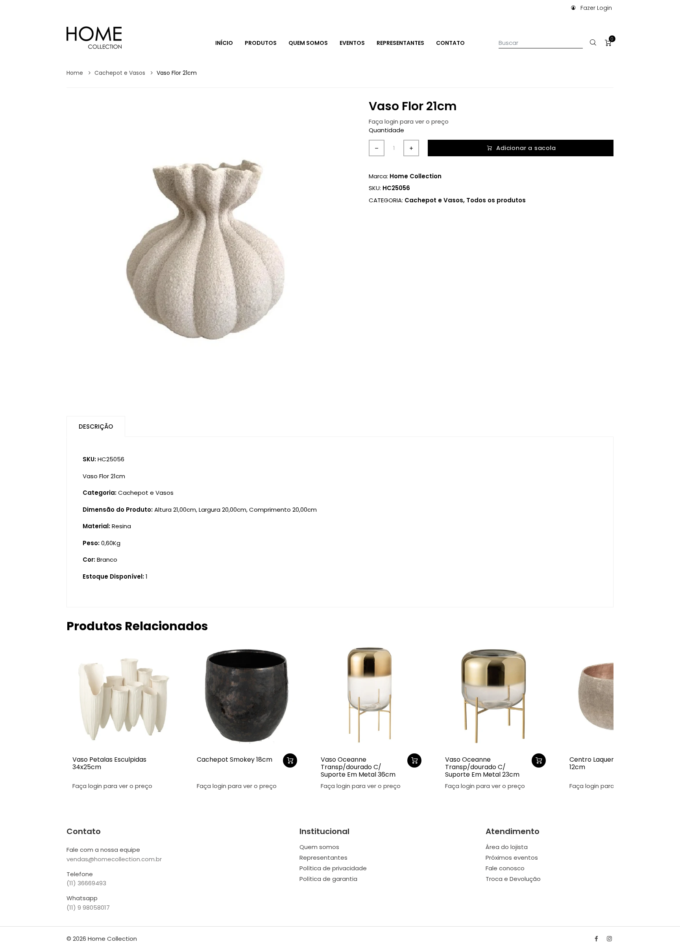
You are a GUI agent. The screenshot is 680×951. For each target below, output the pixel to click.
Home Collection (416, 176)
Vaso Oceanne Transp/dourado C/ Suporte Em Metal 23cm (482, 767)
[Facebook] (596, 938)
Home (76, 73)
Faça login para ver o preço (409, 121)
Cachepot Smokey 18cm (234, 759)
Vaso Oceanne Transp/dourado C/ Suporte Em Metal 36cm (358, 767)
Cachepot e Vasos (120, 73)
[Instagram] (609, 938)
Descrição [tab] (96, 426)
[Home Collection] (94, 37)
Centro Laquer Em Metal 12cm (607, 763)
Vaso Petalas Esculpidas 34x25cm (109, 763)
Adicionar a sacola (526, 148)
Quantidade (386, 130)
